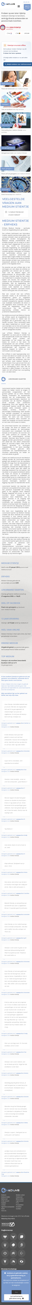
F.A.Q (17, 1203)
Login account (19, 1201)
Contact (3, 1205)
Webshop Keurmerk (8, 1219)
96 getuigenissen (7, 665)
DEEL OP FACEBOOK (10, 603)
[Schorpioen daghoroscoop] (13, 1253)
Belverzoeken (20, 1199)
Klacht (3, 1209)
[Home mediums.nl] (10, 1190)
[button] (19, 6)
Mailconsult (4, 1199)
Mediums (3, 1195)
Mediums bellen (5, 1197)
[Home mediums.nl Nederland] (8, 4)
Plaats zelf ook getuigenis (9, 174)
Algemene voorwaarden (7, 1207)
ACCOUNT (27, 7)
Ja (15, 1297)
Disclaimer (19, 1207)
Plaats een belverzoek (7, 89)
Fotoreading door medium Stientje (11, 130)
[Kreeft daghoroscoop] (5, 1245)
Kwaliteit (3, 1203)
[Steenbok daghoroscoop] (5, 1261)
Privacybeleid (19, 1205)
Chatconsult (19, 1197)
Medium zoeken (20, 1195)
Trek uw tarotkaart (7, 109)
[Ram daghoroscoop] (5, 1236)
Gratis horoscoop (6, 194)
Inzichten (18, 1209)
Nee (16, 1292)
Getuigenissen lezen (7, 153)
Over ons (3, 1210)
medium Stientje (14, 727)
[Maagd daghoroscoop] (21, 1245)
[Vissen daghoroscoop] (21, 1261)
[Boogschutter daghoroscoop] (21, 1253)
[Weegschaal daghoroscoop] (5, 1253)
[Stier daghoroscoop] (13, 1236)
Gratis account (5, 1201)
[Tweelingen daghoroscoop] (21, 1236)
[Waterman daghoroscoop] (13, 1261)
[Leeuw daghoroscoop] (13, 1245)
